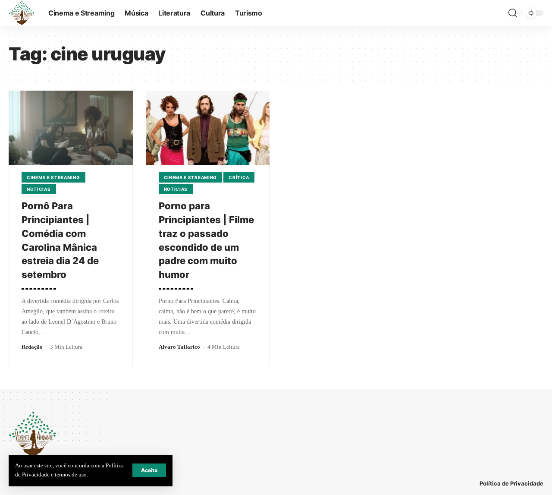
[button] (149, 470)
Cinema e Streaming (53, 177)
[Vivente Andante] (21, 13)
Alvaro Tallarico (179, 347)
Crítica (239, 177)
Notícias (39, 189)
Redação (32, 347)
